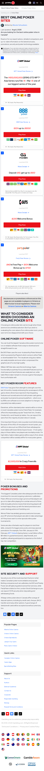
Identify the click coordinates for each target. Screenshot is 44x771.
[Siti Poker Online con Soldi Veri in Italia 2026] (38, 739)
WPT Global (12, 533)
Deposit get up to (22, 172)
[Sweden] (38, 744)
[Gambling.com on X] (3, 713)
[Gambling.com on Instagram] (16, 713)
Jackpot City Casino (10, 642)
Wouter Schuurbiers (20, 25)
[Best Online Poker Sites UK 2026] (3, 734)
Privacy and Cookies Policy (29, 727)
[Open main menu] (3, 3)
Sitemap (6, 703)
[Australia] (8, 734)
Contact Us (7, 691)
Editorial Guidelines (10, 687)
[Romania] (28, 744)
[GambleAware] (32, 757)
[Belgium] (18, 734)
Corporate (7, 695)
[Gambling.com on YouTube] (7, 713)
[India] (28, 739)
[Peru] (23, 744)
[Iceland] (18, 739)
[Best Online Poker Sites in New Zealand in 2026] (13, 744)
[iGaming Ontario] (12, 757)
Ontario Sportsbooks (10, 638)
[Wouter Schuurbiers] (3, 25)
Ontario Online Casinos (11, 633)
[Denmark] (3, 739)
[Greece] (13, 739)
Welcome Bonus (22, 218)
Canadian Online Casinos (12, 658)
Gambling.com (5, 13)
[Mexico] (3, 744)
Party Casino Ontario (10, 646)
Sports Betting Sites (10, 666)
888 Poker (4, 388)
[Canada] (38, 734)
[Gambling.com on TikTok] (20, 713)
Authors (6, 682)
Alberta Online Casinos (11, 629)
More (36, 52)
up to (22, 128)
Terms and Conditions (10, 727)
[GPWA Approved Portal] (32, 764)
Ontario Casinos (14, 306)
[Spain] (33, 744)
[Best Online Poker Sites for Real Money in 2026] (3, 749)
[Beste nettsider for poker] (18, 744)
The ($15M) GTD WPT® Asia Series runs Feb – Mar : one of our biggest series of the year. (22, 80)
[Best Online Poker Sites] (33, 734)
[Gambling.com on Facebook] (11, 713)
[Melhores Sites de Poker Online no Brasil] (28, 734)
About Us (7, 678)
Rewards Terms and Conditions (13, 707)
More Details (22, 167)
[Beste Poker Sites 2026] (8, 744)
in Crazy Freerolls (22, 461)
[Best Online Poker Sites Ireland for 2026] (33, 739)
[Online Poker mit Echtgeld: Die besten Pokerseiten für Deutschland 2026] (8, 739)
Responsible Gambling (11, 699)
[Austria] (13, 734)
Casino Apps (8, 662)
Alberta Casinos (29, 306)
